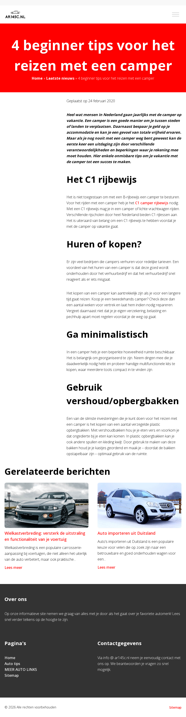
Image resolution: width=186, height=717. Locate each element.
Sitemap (12, 675)
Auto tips (12, 663)
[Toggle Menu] (175, 14)
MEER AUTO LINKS (21, 669)
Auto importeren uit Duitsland (126, 533)
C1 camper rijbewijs (151, 202)
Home (37, 78)
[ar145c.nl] (15, 14)
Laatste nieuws (60, 78)
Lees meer (13, 567)
